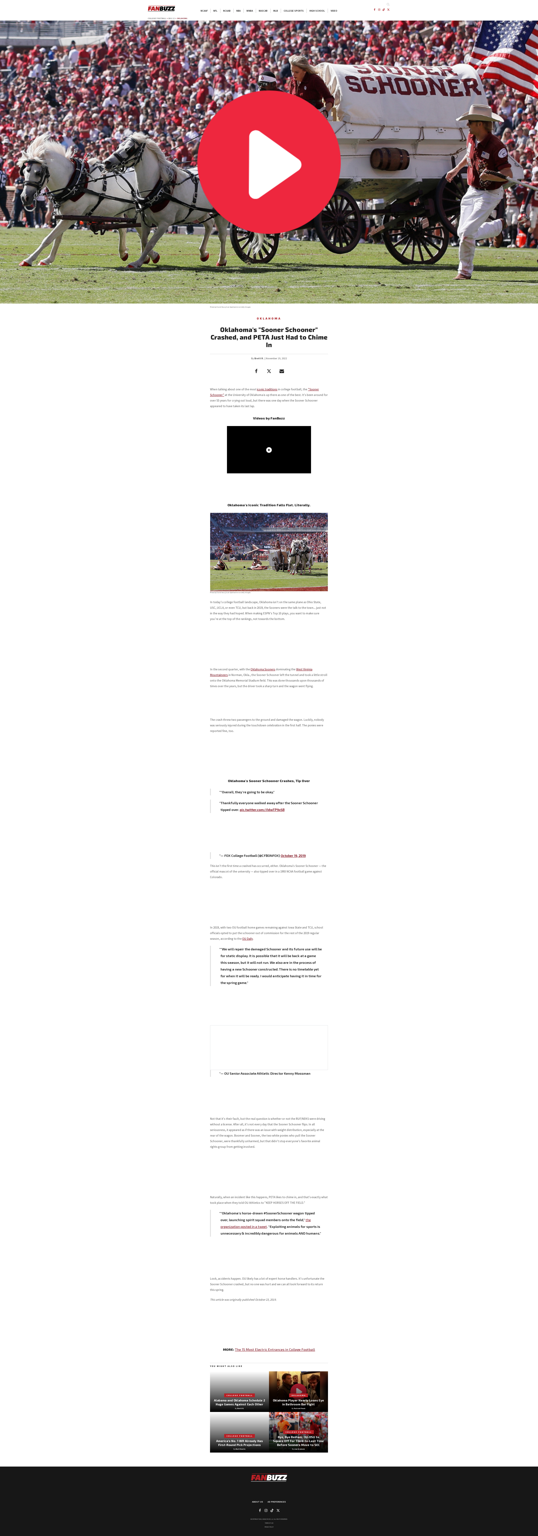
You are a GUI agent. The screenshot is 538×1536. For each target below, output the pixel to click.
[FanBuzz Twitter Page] (388, 9)
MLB (275, 10)
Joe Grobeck (299, 1449)
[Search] (388, 4)
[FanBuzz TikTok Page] (384, 9)
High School (317, 10)
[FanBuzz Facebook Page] (374, 9)
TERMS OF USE (269, 1523)
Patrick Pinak (299, 1408)
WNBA (249, 10)
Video (334, 10)
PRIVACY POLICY (269, 1527)
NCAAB (227, 10)
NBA (238, 10)
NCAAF (204, 10)
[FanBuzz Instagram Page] (379, 9)
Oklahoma (182, 18)
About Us (257, 1501)
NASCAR (263, 10)
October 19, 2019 (293, 855)
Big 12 (172, 18)
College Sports (294, 10)
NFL (215, 10)
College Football (157, 18)
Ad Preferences (277, 1501)
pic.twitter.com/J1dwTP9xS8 (262, 810)
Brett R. (259, 358)
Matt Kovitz (240, 1449)
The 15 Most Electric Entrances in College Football (275, 1349)
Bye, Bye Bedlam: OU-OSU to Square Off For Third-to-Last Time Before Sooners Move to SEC (298, 1441)
